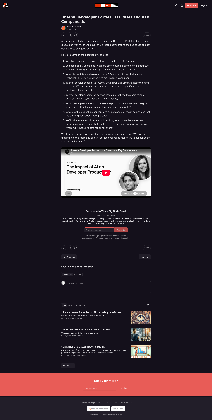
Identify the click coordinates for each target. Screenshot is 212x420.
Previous (71, 257)
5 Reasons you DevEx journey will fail (83, 346)
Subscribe (191, 5)
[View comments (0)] (69, 34)
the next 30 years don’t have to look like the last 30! (83, 315)
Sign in (204, 5)
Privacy (108, 402)
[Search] (176, 5)
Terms (114, 402)
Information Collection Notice (105, 238)
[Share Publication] (181, 5)
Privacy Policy (124, 238)
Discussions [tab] (80, 305)
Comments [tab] (67, 274)
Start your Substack (99, 408)
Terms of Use (118, 235)
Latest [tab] (70, 305)
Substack (94, 415)
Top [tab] (64, 305)
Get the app (118, 408)
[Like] (63, 34)
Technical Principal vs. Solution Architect (86, 329)
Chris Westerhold (74, 27)
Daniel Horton (76, 318)
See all (66, 365)
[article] (106, 317)
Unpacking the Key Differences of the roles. (79, 333)
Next (143, 257)
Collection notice (125, 402)
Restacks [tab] (77, 274)
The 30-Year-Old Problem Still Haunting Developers (91, 312)
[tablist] (72, 274)
